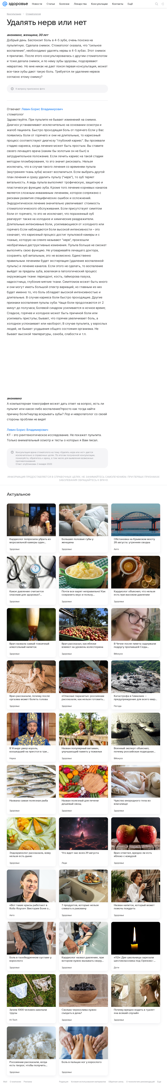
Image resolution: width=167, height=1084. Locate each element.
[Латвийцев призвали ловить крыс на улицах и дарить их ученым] (135, 1051)
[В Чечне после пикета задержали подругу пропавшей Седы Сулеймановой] (135, 632)
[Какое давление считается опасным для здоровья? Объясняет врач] (31, 580)
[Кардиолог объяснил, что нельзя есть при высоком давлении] (135, 580)
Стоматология (33, 14)
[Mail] (5, 4)
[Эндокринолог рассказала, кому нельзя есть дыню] (31, 841)
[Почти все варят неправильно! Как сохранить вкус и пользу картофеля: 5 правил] (83, 580)
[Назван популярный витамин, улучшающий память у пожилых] (83, 737)
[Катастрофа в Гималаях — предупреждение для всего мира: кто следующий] (135, 684)
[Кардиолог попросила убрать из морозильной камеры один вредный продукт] (31, 528)
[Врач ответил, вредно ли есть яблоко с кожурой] (135, 841)
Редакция (63, 1081)
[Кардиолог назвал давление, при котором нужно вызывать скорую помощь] (83, 946)
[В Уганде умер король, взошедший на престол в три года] (31, 737)
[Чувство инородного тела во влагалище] (135, 789)
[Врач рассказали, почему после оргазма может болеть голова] (31, 684)
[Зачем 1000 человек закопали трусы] (31, 998)
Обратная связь (116, 1081)
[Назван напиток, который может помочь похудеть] (135, 894)
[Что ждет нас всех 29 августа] (83, 841)
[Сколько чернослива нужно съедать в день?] (83, 998)
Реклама (28, 1081)
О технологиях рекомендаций (140, 1081)
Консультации (14, 14)
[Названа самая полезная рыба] (31, 789)
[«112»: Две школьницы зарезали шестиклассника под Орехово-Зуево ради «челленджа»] (135, 946)
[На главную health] (17, 4)
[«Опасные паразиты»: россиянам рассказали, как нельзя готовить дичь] (83, 684)
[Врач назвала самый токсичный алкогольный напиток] (31, 632)
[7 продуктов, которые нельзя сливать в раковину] (83, 894)
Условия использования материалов (88, 1081)
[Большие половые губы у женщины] (83, 528)
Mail (5, 1081)
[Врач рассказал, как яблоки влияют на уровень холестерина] (83, 632)
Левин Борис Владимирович (42, 109)
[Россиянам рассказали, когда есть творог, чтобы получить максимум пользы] (31, 1051)
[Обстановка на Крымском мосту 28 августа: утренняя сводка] (135, 528)
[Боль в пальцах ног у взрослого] (83, 1051)
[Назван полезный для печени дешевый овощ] (83, 789)
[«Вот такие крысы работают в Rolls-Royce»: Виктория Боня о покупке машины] (31, 894)
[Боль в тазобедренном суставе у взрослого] (31, 946)
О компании (15, 1081)
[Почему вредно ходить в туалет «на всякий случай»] (135, 998)
